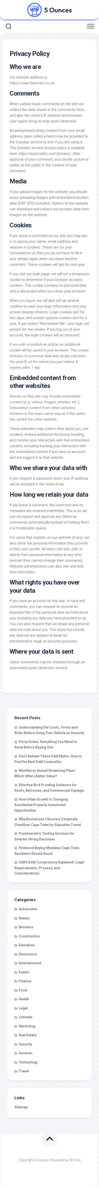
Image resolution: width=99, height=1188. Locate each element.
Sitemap (21, 1107)
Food (23, 990)
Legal (23, 1008)
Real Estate (28, 1035)
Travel (24, 1071)
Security (25, 1044)
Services (26, 1053)
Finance (25, 981)
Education (27, 945)
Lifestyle (25, 1017)
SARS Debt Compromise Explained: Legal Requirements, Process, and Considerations (49, 867)
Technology (28, 1062)
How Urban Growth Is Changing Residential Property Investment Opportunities (41, 804)
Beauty (24, 918)
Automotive (28, 909)
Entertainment (30, 963)
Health (24, 999)
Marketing (27, 1026)
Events (24, 972)
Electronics (28, 954)
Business (26, 927)
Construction (29, 936)
